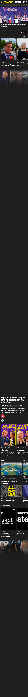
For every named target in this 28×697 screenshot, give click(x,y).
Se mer (22, 32)
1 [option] (2, 420)
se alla (25, 36)
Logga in (18, 2)
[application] (14, 15)
